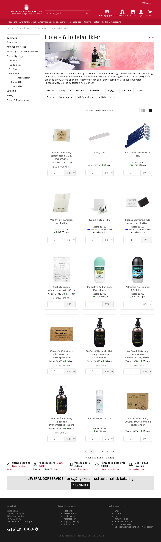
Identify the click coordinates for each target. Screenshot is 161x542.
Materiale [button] (64, 97)
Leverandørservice (123, 524)
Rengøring (12, 22)
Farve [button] (140, 90)
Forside (10, 28)
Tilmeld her (80, 485)
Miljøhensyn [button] (106, 97)
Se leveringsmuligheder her (107, 469)
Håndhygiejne (15, 65)
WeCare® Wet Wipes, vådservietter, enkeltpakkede (61, 354)
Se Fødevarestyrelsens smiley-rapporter (134, 527)
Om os (118, 511)
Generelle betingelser (125, 521)
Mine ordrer (69, 511)
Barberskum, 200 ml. (99, 418)
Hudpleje (13, 61)
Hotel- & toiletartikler (60, 28)
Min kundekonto (71, 513)
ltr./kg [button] (110, 90)
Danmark (28, 28)
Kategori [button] (64, 90)
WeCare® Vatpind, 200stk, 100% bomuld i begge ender (138, 421)
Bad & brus (14, 69)
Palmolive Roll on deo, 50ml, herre (137, 289)
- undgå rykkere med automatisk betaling (80, 478)
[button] (141, 13)
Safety (97, 22)
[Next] (113, 451)
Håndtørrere (14, 73)
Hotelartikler (17, 82)
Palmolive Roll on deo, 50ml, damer (99, 289)
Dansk (148, 3)
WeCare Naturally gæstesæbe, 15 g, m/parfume (61, 155)
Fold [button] (49, 97)
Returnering (69, 524)
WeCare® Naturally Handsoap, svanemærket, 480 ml (61, 421)
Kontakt (118, 513)
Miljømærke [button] (84, 97)
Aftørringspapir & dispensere (51, 22)
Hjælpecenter (70, 516)
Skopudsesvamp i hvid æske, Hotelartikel (137, 222)
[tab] (107, 13)
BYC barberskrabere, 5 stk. (137, 154)
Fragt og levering (71, 521)
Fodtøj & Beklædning (111, 22)
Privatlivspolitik (121, 519)
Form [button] (79, 90)
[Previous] (86, 451)
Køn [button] (49, 90)
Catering (87, 22)
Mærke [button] (126, 90)
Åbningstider (69, 519)
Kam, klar (99, 152)
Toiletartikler (17, 86)
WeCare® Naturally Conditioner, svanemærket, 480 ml (137, 354)
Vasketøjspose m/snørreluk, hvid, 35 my (61, 289)
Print (151, 37)
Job (116, 516)
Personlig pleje (74, 22)
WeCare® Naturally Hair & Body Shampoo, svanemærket (99, 354)
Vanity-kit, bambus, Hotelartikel (61, 222)
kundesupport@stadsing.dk (19, 521)
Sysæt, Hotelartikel (100, 220)
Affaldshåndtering (27, 22)
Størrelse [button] (95, 90)
